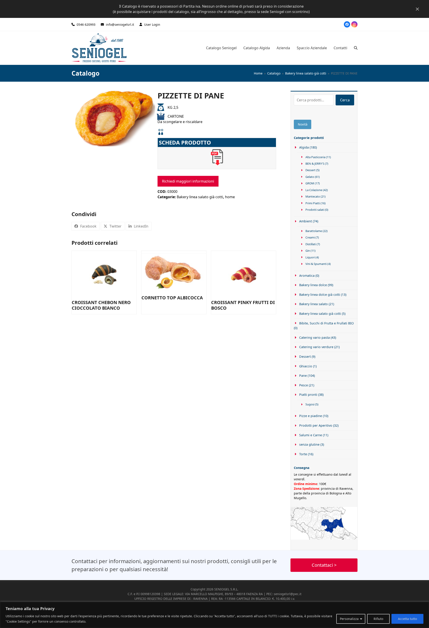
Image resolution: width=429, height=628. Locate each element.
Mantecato (312, 196)
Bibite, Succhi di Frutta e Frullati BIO (326, 323)
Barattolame (313, 231)
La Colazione (313, 190)
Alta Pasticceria (315, 157)
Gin (307, 251)
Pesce (303, 385)
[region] (214, 615)
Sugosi (309, 404)
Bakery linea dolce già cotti (319, 294)
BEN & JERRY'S (314, 164)
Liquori (310, 257)
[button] (356, 47)
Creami (310, 237)
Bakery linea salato (313, 304)
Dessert (310, 170)
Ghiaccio (305, 366)
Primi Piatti (312, 203)
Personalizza (349, 619)
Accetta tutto (407, 619)
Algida (304, 147)
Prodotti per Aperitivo (315, 425)
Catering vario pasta (314, 337)
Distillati (310, 244)
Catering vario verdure (316, 347)
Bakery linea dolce (313, 285)
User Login (152, 24)
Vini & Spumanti (316, 264)
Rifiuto (378, 619)
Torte (303, 454)
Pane (303, 375)
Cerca (345, 100)
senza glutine (309, 444)
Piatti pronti (308, 394)
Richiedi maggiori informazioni (188, 181)
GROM (309, 183)
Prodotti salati (314, 210)
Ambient (305, 221)
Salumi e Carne (310, 435)
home (230, 196)
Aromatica (307, 275)
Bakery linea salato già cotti (200, 196)
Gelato (309, 177)
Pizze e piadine (310, 416)
